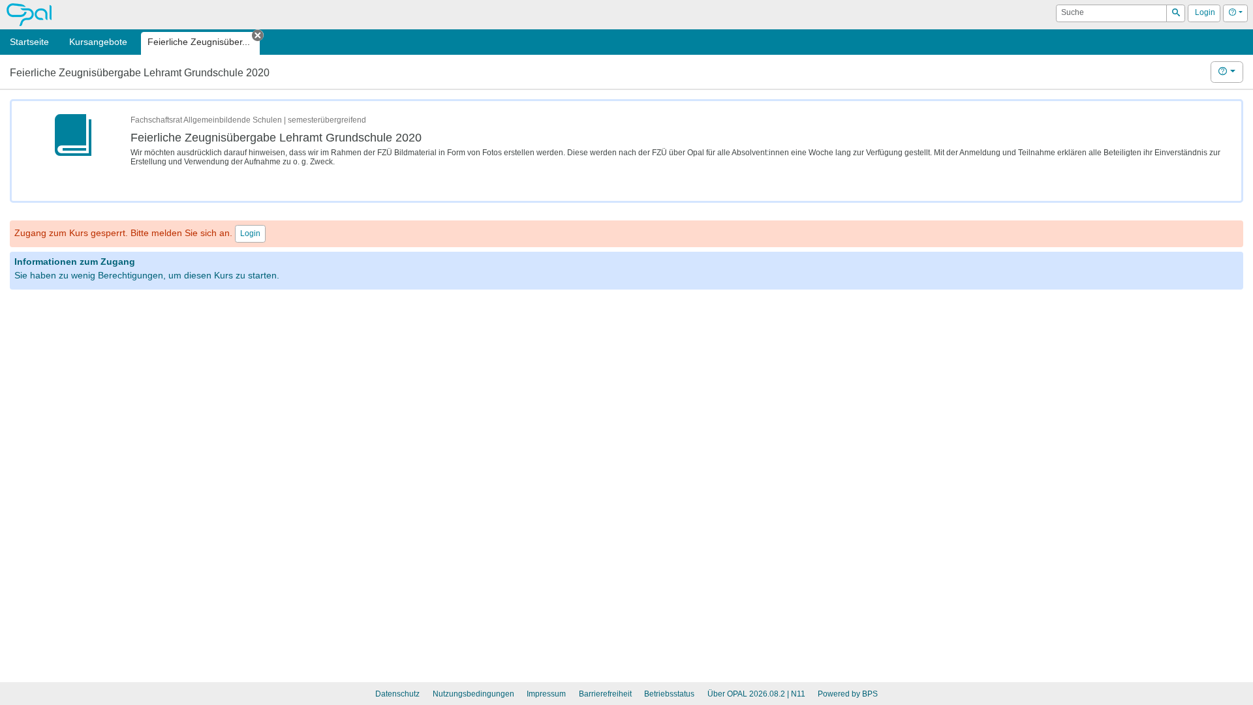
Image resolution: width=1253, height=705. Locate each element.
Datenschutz (397, 693)
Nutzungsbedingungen (473, 693)
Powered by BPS (848, 693)
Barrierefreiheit (605, 693)
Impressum (546, 693)
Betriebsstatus (669, 693)
